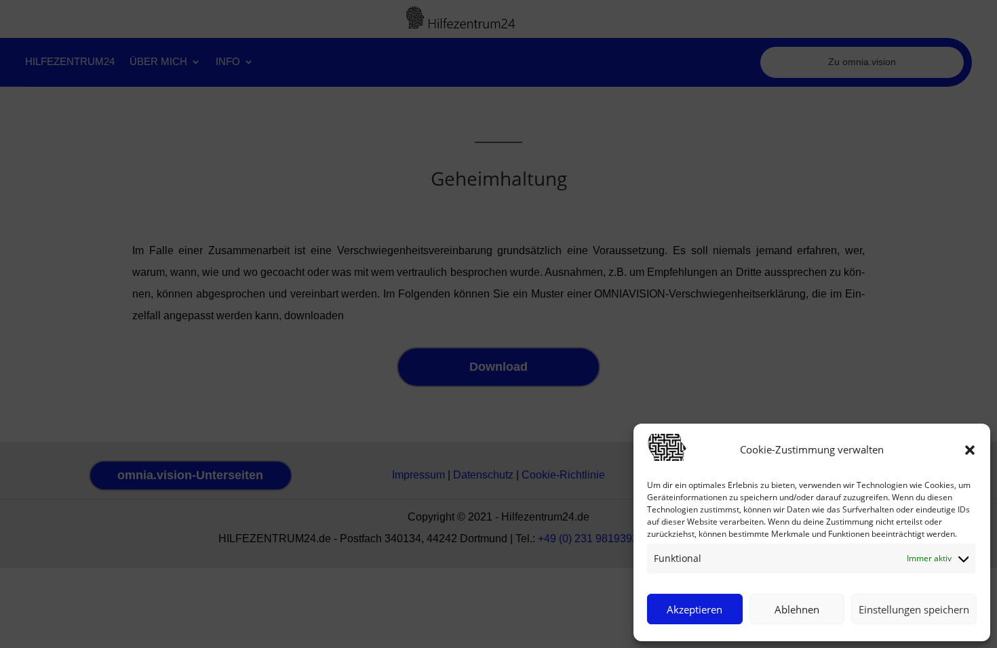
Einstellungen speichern (914, 609)
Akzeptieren (694, 609)
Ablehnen (797, 609)
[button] (970, 450)
